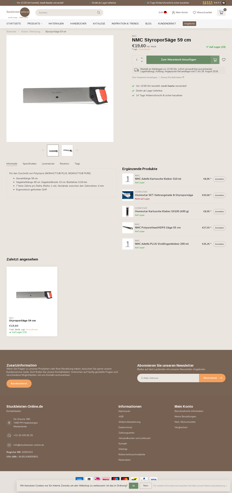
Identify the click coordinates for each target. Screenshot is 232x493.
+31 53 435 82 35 (23, 435)
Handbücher (78, 23)
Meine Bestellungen (185, 416)
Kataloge (99, 23)
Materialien (56, 23)
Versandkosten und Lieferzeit (134, 438)
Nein (145, 485)
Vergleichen (181, 427)
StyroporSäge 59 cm (55, 31)
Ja (133, 485)
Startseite (13, 23)
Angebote (189, 23)
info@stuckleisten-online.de (29, 445)
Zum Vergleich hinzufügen (144, 77)
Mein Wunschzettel (185, 422)
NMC (134, 36)
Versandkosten (144, 49)
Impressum (124, 411)
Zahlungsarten (127, 432)
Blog (148, 23)
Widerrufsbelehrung (129, 422)
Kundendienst (167, 23)
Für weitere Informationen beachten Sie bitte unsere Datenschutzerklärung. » (190, 485)
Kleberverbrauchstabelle (132, 454)
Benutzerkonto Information (189, 411)
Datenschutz (125, 427)
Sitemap (123, 449)
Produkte (34, 23)
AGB (121, 416)
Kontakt (123, 443)
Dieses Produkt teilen (171, 77)
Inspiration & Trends (125, 23)
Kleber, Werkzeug (30, 31)
